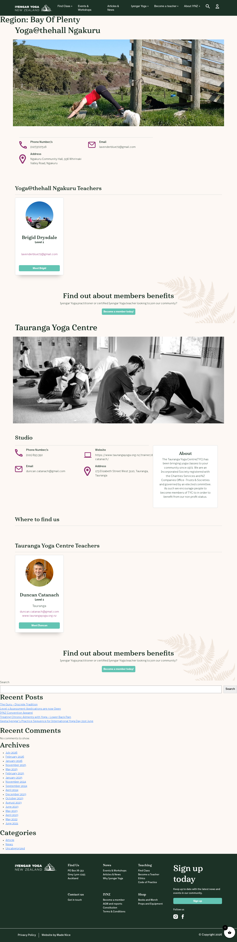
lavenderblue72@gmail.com (117, 147)
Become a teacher (165, 6)
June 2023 (12, 807)
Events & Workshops (84, 7)
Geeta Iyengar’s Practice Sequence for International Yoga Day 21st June (46, 721)
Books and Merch (148, 900)
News (9, 844)
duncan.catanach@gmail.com (45, 471)
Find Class (64, 6)
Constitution (110, 908)
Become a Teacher (148, 874)
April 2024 (12, 790)
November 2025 (16, 765)
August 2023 (13, 803)
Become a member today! (119, 311)
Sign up (197, 900)
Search (4, 682)
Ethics (141, 878)
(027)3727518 (38, 147)
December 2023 (16, 794)
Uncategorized (15, 848)
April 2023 (12, 815)
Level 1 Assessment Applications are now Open (30, 709)
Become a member (114, 900)
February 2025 (15, 773)
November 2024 (16, 782)
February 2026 (15, 757)
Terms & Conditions (114, 912)
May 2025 (12, 769)
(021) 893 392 (34, 455)
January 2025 (14, 778)
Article (10, 840)
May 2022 (11, 819)
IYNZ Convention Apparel (16, 713)
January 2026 (14, 761)
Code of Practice (147, 882)
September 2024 (16, 786)
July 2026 (11, 753)
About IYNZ (191, 6)
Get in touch (75, 900)
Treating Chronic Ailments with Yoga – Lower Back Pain (35, 717)
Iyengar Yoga (138, 6)
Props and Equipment (150, 904)
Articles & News (113, 7)
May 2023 (11, 811)
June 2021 (12, 823)
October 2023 (14, 798)
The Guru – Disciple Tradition (19, 704)
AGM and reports (112, 904)
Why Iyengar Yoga (113, 878)
